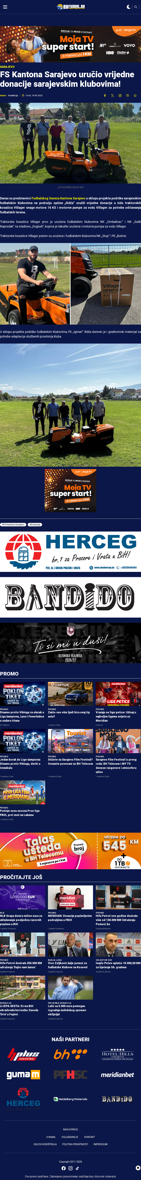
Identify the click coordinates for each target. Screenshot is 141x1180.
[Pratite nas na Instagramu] (120, 95)
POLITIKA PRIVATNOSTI (75, 1144)
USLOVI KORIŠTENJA (45, 1144)
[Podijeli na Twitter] (112, 95)
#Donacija (35, 524)
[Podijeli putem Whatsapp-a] (135, 95)
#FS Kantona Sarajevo (13, 524)
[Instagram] (70, 1168)
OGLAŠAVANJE (70, 1137)
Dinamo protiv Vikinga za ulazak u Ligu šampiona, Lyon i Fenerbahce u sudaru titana (22, 716)
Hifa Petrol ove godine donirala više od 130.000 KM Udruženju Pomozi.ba (117, 920)
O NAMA (50, 1137)
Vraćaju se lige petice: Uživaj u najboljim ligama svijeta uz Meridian (116, 716)
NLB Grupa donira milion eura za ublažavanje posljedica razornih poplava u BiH (21, 920)
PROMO (9, 674)
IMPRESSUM (100, 1144)
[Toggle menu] (5, 6)
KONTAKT (89, 1137)
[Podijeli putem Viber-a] (127, 95)
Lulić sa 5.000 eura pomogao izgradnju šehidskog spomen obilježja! (67, 1010)
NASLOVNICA (70, 1129)
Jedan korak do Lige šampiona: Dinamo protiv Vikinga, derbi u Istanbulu (20, 764)
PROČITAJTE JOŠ (21, 877)
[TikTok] (77, 1168)
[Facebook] (64, 1168)
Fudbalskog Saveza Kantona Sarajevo (59, 198)
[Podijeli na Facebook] (105, 95)
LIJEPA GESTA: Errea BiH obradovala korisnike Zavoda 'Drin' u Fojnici (19, 1010)
